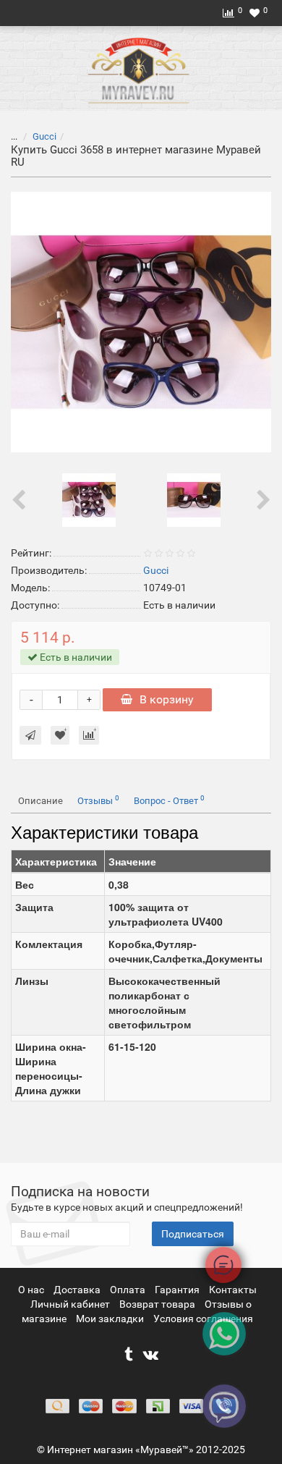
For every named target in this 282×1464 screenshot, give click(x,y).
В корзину (167, 699)
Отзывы (98, 800)
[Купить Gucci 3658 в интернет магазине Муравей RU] (141, 322)
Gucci (44, 136)
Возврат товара (158, 1304)
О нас (32, 1289)
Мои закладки (110, 1318)
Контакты (233, 1289)
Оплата (129, 1289)
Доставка (78, 1289)
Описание (40, 800)
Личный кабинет (71, 1304)
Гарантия (178, 1289)
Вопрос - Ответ (169, 800)
